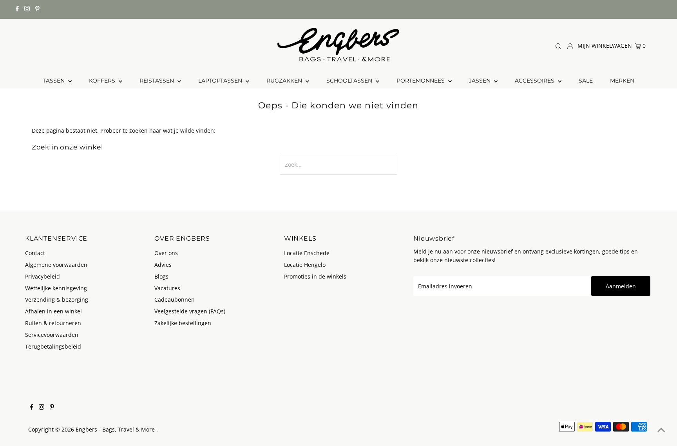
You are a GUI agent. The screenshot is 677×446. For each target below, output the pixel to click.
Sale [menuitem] (586, 80)
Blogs (161, 276)
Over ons (166, 253)
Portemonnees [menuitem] (421, 80)
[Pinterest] (37, 9)
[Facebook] (17, 9)
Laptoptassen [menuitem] (221, 80)
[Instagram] (27, 9)
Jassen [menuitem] (480, 80)
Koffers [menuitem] (103, 80)
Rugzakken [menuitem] (285, 80)
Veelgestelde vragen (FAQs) (189, 311)
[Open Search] (558, 46)
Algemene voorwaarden (56, 264)
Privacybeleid (42, 276)
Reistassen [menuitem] (157, 80)
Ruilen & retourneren (53, 323)
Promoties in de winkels (315, 276)
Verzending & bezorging (56, 299)
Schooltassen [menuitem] (350, 80)
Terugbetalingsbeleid (53, 346)
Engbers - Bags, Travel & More (116, 429)
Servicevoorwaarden (51, 334)
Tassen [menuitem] (54, 80)
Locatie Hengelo (305, 264)
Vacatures (167, 288)
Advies (163, 264)
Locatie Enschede (306, 253)
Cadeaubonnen (174, 299)
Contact (35, 253)
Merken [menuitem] (622, 80)
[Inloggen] (570, 45)
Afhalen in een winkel (53, 311)
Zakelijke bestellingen (182, 323)
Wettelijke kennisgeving (56, 288)
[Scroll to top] (661, 430)
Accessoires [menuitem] (535, 80)
